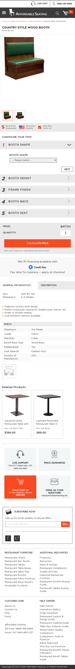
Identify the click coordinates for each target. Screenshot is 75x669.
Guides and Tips (49, 572)
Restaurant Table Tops (17, 572)
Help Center (46, 606)
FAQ (7, 613)
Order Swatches (49, 613)
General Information (17, 285)
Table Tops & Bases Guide (54, 626)
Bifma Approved (49, 643)
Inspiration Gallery (50, 609)
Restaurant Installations (53, 568)
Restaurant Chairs (15, 558)
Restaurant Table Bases (18, 568)
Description (49, 285)
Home (5, 21)
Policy (8, 616)
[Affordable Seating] (28, 11)
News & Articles (48, 565)
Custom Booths (34, 21)
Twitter (17, 538)
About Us (10, 606)
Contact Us (11, 609)
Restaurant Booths (18, 21)
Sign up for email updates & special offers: (28, 518)
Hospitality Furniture (16, 586)
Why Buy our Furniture (52, 646)
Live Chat (42, 3)
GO (64, 524)
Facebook (8, 538)
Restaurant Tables (15, 565)
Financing (45, 558)
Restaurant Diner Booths (19, 582)
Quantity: (9, 232)
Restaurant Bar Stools (17, 561)
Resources (46, 561)
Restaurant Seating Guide (54, 623)
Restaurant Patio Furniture (20, 579)
